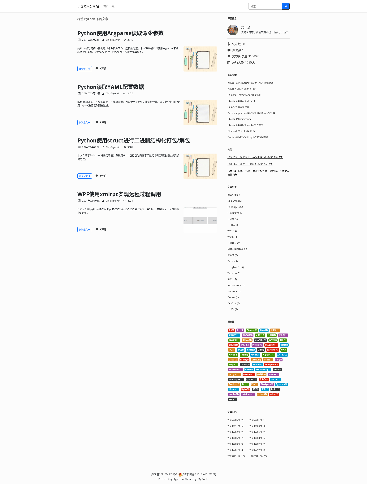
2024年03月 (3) (235, 444)
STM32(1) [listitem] (256, 360)
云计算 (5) (232, 219)
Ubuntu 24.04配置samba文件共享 (245, 125)
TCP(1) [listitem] (283, 340)
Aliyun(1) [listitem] (255, 355)
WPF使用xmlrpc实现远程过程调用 (119, 194)
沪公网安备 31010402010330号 (199, 474)
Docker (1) (233, 297)
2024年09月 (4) (257, 426)
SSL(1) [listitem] (256, 389)
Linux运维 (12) (234, 201)
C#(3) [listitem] (284, 350)
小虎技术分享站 (88, 6)
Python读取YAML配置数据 (110, 86)
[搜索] (286, 6)
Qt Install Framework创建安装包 (244, 95)
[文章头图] (200, 59)
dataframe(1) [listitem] (248, 394)
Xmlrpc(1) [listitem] (245, 364)
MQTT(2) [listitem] (260, 335)
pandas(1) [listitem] (234, 394)
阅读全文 (83, 68)
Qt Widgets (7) (235, 207)
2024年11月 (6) (235, 426)
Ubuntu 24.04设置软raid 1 (241, 101)
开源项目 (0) (233, 243)
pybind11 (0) (237, 267)
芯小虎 (245, 27)
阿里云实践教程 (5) (237, 249)
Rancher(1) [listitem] (234, 384)
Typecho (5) (233, 273)
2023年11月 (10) (236, 456)
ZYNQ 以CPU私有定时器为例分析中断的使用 (250, 83)
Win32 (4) (232, 237)
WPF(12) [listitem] (273, 340)
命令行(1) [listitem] (264, 379)
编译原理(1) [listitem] (234, 340)
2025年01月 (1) (257, 420)
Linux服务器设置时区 (238, 107)
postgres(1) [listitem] (234, 374)
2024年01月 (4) (235, 450)
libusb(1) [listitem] (244, 360)
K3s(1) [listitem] (254, 384)
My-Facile (203, 479)
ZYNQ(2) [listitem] (233, 360)
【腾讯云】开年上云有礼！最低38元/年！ (250, 164)
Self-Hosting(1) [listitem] (263, 369)
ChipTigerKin (113, 39)
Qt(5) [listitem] (231, 330)
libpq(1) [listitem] (277, 369)
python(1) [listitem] (262, 394)
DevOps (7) (233, 303)
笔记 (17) (232, 279)
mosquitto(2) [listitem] (271, 364)
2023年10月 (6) (259, 456)
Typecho (179, 479)
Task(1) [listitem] (244, 355)
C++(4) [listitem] (240, 330)
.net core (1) (233, 291)
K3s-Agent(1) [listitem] (267, 384)
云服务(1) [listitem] (275, 330)
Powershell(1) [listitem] (235, 369)
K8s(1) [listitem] (245, 384)
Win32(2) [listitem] (245, 345)
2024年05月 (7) (235, 438)
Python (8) (232, 261)
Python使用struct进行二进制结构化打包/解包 (133, 140)
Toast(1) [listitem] (268, 360)
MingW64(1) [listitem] (260, 340)
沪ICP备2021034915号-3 (164, 474)
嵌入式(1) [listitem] (283, 335)
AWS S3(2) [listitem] (282, 355)
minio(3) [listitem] (251, 350)
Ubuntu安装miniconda (239, 119)
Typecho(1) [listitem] (281, 384)
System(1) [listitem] (257, 345)
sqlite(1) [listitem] (274, 394)
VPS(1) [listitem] (261, 350)
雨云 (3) (234, 225)
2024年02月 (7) (257, 444)
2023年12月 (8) (257, 450)
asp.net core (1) (235, 285)
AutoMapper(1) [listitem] (236, 379)
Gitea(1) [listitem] (249, 369)
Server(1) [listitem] (233, 345)
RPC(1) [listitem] (241, 350)
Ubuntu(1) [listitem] (233, 389)
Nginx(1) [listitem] (245, 389)
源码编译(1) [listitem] (247, 335)
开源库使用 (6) (234, 213)
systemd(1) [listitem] (272, 350)
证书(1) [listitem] (265, 389)
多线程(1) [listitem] (261, 374)
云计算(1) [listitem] (271, 335)
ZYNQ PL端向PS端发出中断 (241, 89)
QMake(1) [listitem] (247, 340)
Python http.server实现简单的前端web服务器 (251, 113)
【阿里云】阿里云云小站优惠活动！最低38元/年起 (255, 157)
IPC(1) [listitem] (232, 350)
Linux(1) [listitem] (264, 330)
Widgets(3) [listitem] (252, 330)
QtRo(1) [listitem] (284, 345)
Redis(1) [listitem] (275, 389)
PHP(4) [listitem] (278, 360)
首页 (105, 6)
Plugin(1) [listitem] (233, 364)
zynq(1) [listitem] (232, 399)
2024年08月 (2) (235, 432)
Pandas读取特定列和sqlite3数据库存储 (247, 137)
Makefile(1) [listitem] (248, 374)
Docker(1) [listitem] (275, 379)
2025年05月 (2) (235, 420)
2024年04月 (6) (257, 438)
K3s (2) (234, 309)
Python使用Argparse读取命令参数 (120, 33)
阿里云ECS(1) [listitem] (268, 355)
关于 (113, 6)
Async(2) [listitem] (233, 355)
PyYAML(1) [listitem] (251, 379)
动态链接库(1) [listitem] (271, 345)
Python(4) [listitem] (257, 364)
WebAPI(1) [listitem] (273, 374)
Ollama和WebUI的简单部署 (241, 131)
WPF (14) (232, 231)
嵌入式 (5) (232, 255)
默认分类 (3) (233, 195)
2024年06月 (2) (257, 432)
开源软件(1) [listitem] (234, 335)
